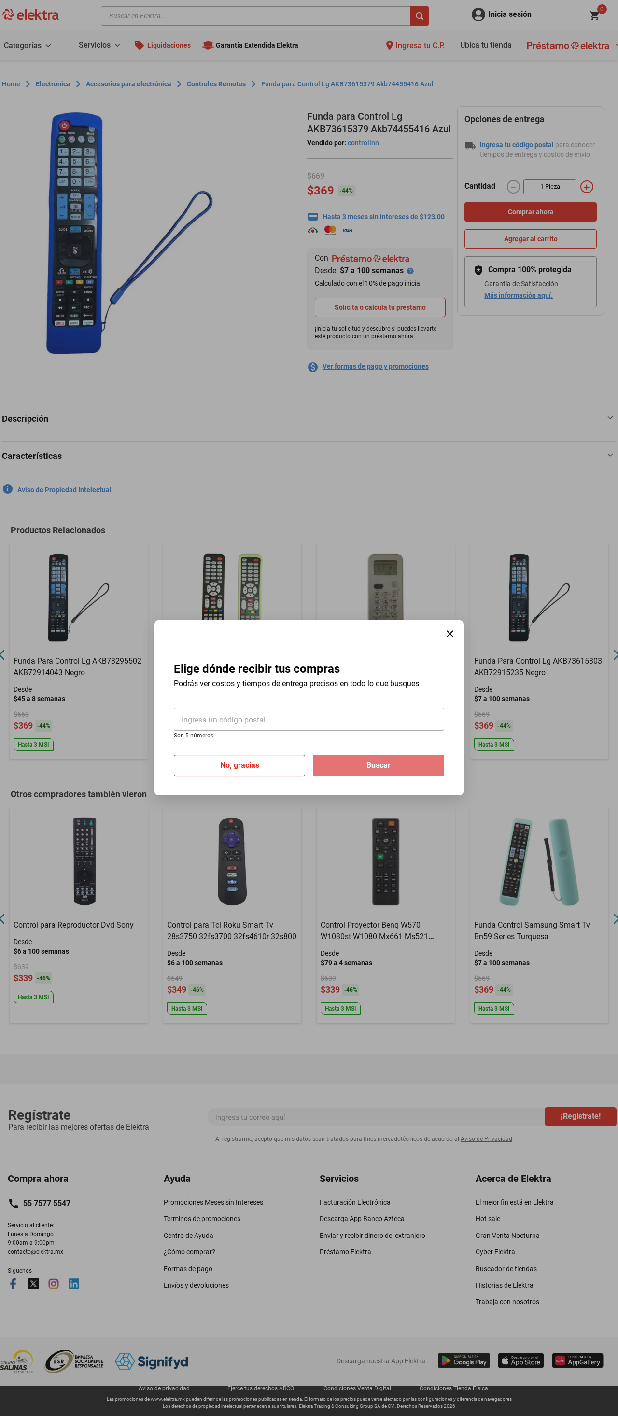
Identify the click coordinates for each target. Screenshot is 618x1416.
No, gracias (239, 765)
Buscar (378, 765)
